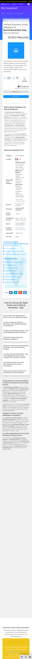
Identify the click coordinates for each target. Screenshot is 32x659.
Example (17, 91)
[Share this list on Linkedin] (25, 292)
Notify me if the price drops (22, 88)
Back (5, 20)
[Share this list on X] (15, 292)
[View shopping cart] (27, 4)
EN (15, 4)
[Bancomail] (11, 9)
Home (4, 13)
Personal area (6, 4)
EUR (21, 4)
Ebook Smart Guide (21, 229)
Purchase (16, 96)
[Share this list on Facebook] (11, 292)
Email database (10, 13)
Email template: (20, 228)
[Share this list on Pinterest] (20, 292)
